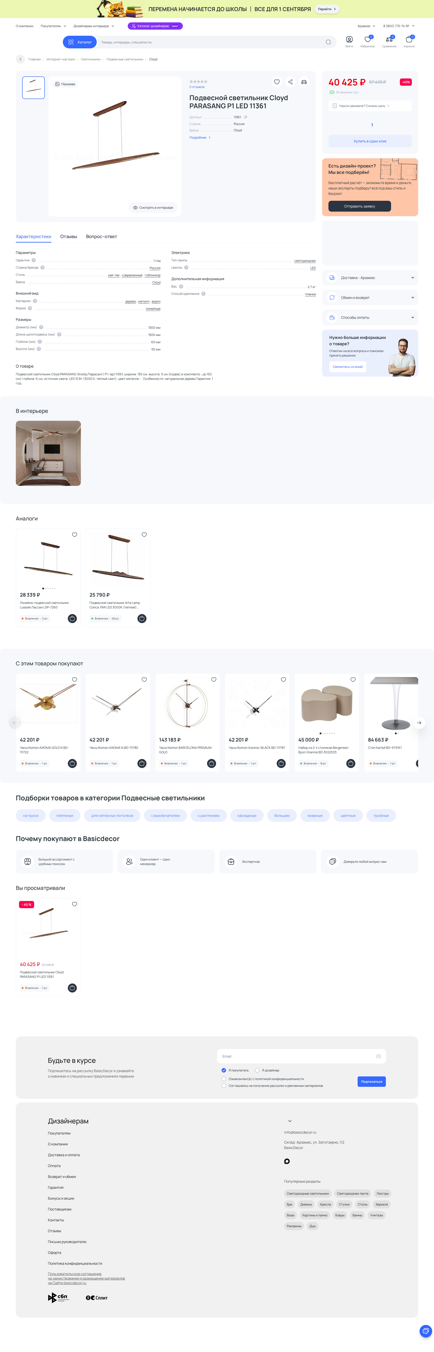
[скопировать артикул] (245, 117)
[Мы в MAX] (287, 1161)
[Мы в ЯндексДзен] (315, 1161)
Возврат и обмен (62, 1176)
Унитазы (376, 1215)
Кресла (325, 1204)
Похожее (68, 84)
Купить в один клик (370, 141)
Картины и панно (314, 1215)
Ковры (339, 1215)
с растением (208, 815)
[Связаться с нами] (426, 1331)
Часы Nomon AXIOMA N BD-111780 (114, 747)
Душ (312, 1226)
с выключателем (165, 815)
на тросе (30, 815)
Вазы (290, 1215)
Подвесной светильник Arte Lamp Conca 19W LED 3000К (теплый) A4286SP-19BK (115, 605)
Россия (155, 268)
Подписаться (371, 1081)
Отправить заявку (359, 206)
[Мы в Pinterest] (296, 1161)
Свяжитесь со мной (348, 366)
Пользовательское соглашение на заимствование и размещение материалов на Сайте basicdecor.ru (86, 1278)
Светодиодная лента (352, 1193)
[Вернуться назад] (20, 59)
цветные (348, 815)
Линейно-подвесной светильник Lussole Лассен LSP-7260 (44, 604)
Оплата (54, 1165)
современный (132, 275)
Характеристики (33, 236)
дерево (130, 301)
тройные (381, 815)
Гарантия (56, 1187)
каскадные (247, 815)
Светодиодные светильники (308, 1193)
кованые (315, 815)
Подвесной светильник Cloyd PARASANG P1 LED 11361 (42, 974)
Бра (289, 1204)
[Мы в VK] (305, 1161)
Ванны (357, 1215)
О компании (24, 26)
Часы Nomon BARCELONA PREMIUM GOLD (185, 749)
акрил (156, 301)
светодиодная (305, 260)
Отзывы (68, 236)
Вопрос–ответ (101, 236)
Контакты (56, 1219)
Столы (362, 1204)
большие (282, 815)
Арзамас (364, 26)
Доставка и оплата (64, 1154)
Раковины (294, 1226)
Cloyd (238, 130)
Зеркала (381, 1204)
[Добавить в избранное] (276, 81)
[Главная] (39, 42)
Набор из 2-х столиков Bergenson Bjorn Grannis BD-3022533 (323, 749)
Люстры (383, 1193)
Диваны (306, 1204)
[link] (198, 82)
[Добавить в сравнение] (304, 81)
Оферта (54, 1252)
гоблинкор (152, 275)
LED (313, 268)
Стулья (344, 1204)
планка (310, 294)
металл (143, 301)
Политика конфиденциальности (75, 1263)
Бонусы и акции (61, 1198)
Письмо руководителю (67, 1241)
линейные (153, 308)
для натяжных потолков (112, 815)
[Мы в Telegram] (324, 1161)
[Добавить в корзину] (72, 618)
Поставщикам (59, 1209)
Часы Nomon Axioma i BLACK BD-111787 (257, 747)
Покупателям (59, 1133)
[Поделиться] (290, 81)
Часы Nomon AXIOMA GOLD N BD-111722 (44, 749)
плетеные (65, 815)
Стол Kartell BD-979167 (385, 747)
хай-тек (114, 275)
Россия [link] (239, 124)
